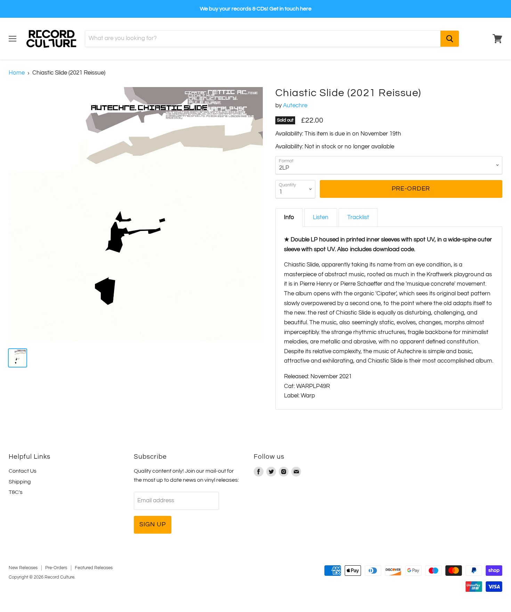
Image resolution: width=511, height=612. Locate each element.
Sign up (152, 524)
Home (17, 73)
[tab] (289, 217)
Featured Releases (94, 567)
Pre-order (411, 188)
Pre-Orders (56, 567)
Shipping (20, 482)
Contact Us (22, 471)
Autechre (295, 105)
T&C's (16, 492)
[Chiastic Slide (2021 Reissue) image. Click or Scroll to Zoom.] (136, 214)
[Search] (449, 39)
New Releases (23, 567)
